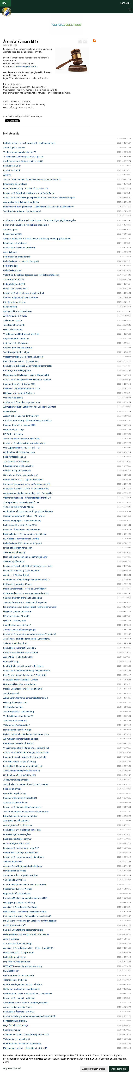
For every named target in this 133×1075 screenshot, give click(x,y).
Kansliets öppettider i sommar (17, 839)
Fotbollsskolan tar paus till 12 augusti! (21, 261)
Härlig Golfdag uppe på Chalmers (19, 393)
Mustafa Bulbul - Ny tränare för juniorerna (22, 1043)
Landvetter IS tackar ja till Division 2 (19, 648)
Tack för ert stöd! (11, 693)
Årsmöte (7, 175)
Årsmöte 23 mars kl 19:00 (15, 316)
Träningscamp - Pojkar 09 (15, 980)
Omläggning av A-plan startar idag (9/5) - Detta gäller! (28, 493)
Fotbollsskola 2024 (12, 270)
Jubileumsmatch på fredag (16, 780)
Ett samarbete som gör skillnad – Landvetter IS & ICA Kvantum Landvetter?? (38, 206)
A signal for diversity (12, 861)
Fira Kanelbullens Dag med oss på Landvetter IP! (25, 188)
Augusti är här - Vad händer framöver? (21, 416)
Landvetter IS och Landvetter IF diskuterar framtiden (27, 379)
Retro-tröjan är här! (11, 789)
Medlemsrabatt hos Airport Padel (18, 975)
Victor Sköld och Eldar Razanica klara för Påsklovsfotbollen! (31, 275)
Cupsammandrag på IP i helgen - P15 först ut (24, 516)
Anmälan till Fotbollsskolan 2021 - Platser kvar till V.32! (28, 948)
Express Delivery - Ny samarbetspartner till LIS (24, 534)
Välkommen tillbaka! (12, 320)
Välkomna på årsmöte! (13, 561)
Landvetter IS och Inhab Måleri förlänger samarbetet (27, 366)
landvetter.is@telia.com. (26, 66)
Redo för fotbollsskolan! (14, 457)
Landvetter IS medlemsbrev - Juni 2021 (21, 848)
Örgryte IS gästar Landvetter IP (17, 611)
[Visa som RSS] (94, 41)
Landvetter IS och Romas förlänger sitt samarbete (26, 670)
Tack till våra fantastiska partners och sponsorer (25, 811)
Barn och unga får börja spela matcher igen (23, 930)
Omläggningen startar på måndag (19, 902)
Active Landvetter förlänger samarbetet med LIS (25, 698)
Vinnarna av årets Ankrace (15, 802)
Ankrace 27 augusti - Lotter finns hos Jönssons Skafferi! (29, 407)
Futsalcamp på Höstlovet (15, 184)
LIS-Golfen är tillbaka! (13, 434)
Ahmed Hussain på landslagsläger (19, 629)
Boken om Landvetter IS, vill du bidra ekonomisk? (26, 225)
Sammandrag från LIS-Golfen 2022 (19, 384)
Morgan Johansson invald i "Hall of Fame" (22, 689)
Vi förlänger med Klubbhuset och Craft (21, 334)
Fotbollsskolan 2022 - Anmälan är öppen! (22, 543)
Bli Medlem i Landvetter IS (15, 1021)
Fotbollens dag (10, 266)
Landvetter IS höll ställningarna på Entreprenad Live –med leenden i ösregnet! (39, 197)
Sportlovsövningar (11, 1030)
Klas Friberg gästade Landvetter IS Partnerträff (24, 675)
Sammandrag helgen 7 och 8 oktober (20, 297)
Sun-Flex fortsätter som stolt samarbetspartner (25, 602)
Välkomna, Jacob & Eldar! (15, 643)
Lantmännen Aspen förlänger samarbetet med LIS (26, 579)
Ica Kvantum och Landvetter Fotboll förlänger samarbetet (29, 607)
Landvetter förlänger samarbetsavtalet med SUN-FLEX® (29, 1016)
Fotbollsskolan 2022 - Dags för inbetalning (23, 479)
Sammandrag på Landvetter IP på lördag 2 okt (24, 757)
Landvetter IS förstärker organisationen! (21, 402)
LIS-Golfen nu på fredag (14, 793)
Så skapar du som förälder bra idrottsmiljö (23, 161)
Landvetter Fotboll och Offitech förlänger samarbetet (28, 566)
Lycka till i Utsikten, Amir (14, 620)
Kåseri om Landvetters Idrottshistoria (20, 652)
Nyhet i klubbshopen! (13, 329)
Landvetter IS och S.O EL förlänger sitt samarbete (26, 752)
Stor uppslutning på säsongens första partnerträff (26, 484)
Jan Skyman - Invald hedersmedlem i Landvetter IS (26, 639)
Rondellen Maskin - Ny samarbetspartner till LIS (25, 898)
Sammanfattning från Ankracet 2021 (20, 798)
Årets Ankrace (10, 252)
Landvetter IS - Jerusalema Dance (18, 998)
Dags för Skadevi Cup (13, 429)
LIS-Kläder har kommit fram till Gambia (21, 539)
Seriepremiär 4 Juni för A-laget (17, 889)
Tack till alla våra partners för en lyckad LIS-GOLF (25, 784)
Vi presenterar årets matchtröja (17, 943)
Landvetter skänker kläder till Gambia (20, 679)
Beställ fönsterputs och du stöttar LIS (20, 361)
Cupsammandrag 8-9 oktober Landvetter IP (23, 357)
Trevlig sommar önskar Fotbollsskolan (21, 438)
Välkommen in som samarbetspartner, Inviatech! (25, 1002)
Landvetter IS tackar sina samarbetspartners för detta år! (29, 634)
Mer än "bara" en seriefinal (15, 288)
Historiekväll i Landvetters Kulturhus (19, 684)
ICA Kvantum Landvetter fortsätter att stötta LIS (25, 1048)
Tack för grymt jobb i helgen (16, 352)
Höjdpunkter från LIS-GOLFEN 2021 (19, 775)
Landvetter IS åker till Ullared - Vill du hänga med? (26, 488)
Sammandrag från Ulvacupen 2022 (19, 425)
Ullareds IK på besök (13, 398)
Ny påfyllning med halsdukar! (16, 961)
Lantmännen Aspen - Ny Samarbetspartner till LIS (26, 1034)
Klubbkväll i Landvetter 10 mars (17, 584)
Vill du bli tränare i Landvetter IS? (18, 716)
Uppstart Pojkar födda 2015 (16, 843)
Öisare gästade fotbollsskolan (17, 825)
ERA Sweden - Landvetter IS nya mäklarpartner (24, 911)
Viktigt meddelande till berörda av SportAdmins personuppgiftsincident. (37, 238)
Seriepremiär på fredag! (14, 552)
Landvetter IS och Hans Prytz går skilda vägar (24, 443)
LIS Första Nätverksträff (14, 925)
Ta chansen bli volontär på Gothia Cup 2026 (23, 156)
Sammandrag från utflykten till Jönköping (22, 598)
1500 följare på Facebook (15, 720)
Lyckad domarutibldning (14, 957)
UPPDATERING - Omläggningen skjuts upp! (23, 966)
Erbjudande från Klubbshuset (16, 893)
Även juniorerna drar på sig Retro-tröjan (21, 770)
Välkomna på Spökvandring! (16, 725)
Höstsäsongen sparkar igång (17, 834)
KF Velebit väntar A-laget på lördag (19, 761)
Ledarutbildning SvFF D (14, 284)
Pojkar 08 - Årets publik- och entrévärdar (22, 529)
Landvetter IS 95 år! (12, 166)
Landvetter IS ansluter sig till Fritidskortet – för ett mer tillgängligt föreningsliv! (39, 220)
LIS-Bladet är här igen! (13, 707)
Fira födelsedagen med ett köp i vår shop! (22, 984)
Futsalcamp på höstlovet (14, 243)
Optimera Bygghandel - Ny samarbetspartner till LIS (27, 498)
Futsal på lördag (10, 661)
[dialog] (66, 1062)
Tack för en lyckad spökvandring (18, 711)
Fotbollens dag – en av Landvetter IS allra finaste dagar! (29, 143)
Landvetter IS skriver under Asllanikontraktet (23, 857)
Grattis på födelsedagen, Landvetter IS (21, 570)
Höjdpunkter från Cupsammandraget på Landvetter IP (28, 511)
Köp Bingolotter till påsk (14, 302)
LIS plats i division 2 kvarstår (16, 616)
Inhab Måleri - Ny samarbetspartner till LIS (22, 766)
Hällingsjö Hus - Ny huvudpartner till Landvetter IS (26, 934)
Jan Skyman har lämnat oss (16, 461)
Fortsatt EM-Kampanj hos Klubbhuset (20, 852)
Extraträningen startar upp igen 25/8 (19, 816)
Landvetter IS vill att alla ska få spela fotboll (23, 293)
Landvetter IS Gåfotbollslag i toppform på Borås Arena (28, 193)
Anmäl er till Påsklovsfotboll (16, 575)
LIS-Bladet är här (10, 971)
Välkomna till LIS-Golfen (14, 880)
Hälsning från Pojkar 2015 (15, 702)
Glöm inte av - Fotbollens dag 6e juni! (20, 475)
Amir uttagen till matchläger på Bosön (20, 739)
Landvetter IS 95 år (11, 170)
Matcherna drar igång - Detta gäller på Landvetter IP (27, 916)
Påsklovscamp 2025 (12, 234)
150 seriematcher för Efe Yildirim (18, 507)
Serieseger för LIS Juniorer (15, 343)
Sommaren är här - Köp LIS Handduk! (20, 875)
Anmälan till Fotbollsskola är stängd (20, 907)
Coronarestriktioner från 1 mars (17, 1007)
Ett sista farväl (9, 411)
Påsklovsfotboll (10, 307)
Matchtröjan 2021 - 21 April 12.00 (18, 952)
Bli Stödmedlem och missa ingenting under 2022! (26, 593)
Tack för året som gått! (13, 325)
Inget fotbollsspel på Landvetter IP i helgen (23, 666)
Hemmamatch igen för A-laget (17, 730)
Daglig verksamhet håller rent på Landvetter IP (24, 589)
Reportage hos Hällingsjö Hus (17, 370)
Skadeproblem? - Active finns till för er (21, 502)
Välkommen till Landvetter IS (16, 1039)
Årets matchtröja (11, 939)
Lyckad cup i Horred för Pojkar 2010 (19, 525)
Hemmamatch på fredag (14, 871)
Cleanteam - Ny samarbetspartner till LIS (21, 388)
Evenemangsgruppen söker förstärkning (22, 520)
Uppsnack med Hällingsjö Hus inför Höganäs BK (26, 375)
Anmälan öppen (10, 229)
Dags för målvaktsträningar (16, 1025)
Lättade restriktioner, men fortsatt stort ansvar (24, 884)
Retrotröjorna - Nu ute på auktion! (18, 743)
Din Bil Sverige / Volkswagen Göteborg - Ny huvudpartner (29, 921)
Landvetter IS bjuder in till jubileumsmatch (22, 807)
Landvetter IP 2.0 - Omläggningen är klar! (22, 830)
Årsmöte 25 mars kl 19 (20, 41)
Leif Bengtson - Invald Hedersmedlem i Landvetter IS (27, 993)
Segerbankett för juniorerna (16, 338)
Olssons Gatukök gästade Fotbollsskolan (22, 866)
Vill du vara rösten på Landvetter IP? (19, 152)
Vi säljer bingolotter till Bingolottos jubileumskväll (26, 748)
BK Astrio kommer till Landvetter (18, 466)
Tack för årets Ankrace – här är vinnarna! (22, 211)
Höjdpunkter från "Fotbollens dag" (19, 452)
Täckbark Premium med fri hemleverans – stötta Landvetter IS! (32, 179)
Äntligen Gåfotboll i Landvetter (17, 311)
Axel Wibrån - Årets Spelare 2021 (18, 657)
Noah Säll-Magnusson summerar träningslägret (25, 557)
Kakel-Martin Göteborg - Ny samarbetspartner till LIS (27, 420)
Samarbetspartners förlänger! (17, 625)
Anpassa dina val (12, 1068)
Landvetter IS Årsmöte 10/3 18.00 (18, 1012)
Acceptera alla (118, 1069)
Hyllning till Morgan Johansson (17, 548)
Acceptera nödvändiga (93, 1069)
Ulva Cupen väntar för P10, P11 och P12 (21, 448)
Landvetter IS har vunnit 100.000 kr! (19, 247)
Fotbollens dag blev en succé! (17, 470)
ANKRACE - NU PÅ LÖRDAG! (16, 820)
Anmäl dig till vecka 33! (14, 147)
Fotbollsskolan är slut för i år (16, 257)
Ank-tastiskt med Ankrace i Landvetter (21, 202)
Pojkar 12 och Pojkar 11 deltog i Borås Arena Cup (26, 734)
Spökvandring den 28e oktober (17, 347)
